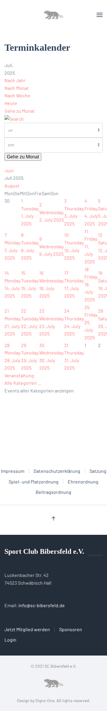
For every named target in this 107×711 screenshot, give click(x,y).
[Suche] (14, 118)
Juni (9, 170)
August (12, 185)
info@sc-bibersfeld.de (41, 605)
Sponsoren (70, 629)
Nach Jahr (15, 80)
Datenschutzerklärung (57, 471)
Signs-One (44, 700)
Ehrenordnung (83, 481)
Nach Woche (17, 95)
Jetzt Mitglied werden (27, 629)
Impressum (12, 471)
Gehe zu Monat (19, 111)
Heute (10, 103)
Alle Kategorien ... (22, 383)
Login (10, 639)
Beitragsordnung (53, 492)
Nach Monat (16, 88)
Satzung (97, 471)
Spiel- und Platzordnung (34, 481)
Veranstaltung (19, 375)
